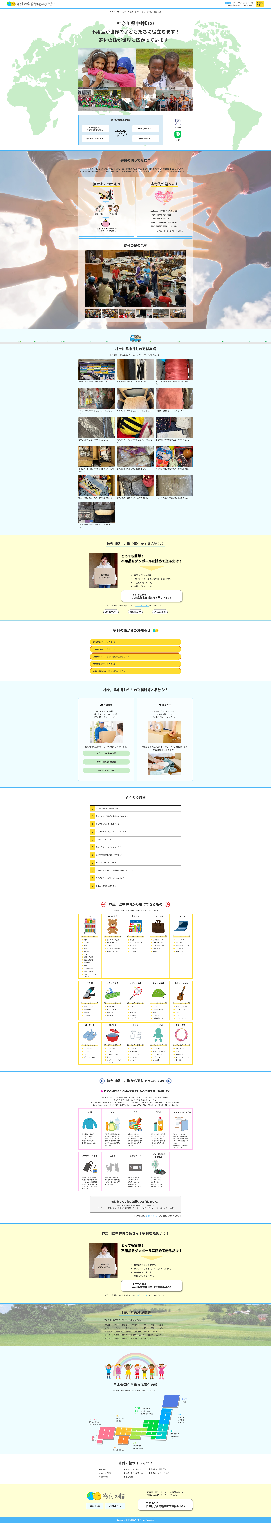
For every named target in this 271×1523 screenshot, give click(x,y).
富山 (148, 1411)
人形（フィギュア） (136, 943)
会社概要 (157, 11)
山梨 (142, 1408)
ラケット (133, 1007)
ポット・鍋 (111, 1048)
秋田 (179, 1422)
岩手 (182, 1417)
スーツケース (157, 948)
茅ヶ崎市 (118, 1328)
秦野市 (145, 1328)
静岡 (145, 1414)
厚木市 (153, 1328)
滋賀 (134, 1448)
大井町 (141, 1335)
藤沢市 (162, 1324)
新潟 (148, 1408)
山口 (120, 1418)
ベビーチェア (157, 1057)
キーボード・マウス (182, 945)
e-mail (178, 127)
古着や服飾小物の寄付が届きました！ (109, 671)
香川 (114, 1450)
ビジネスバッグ (158, 940)
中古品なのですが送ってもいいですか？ (111, 831)
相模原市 (125, 1324)
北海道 (184, 1402)
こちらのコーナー (142, 605)
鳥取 (123, 1418)
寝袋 (154, 1012)
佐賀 (92, 1422)
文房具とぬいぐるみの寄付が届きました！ (111, 656)
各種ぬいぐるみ (112, 951)
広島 (117, 1421)
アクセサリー (180, 1048)
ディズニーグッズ (113, 940)
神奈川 (172, 1439)
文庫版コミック (89, 963)
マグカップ (133, 1057)
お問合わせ (115, 1506)
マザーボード (180, 948)
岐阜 (148, 1414)
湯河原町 (134, 1338)
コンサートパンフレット (90, 975)
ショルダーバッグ (159, 945)
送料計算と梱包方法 (158, 1469)
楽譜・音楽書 (88, 957)
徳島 (117, 1450)
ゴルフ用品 (133, 1009)
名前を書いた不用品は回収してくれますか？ (113, 816)
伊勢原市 (108, 1331)
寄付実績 (104, 1477)
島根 (117, 1418)
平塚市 (145, 1324)
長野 (145, 1408)
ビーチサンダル (89, 1057)
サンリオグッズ (112, 943)
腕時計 (178, 1051)
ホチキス (110, 1015)
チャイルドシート (159, 1051)
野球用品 (133, 1012)
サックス (179, 1012)
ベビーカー (156, 1048)
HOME (112, 11)
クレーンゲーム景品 (113, 948)
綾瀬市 (146, 1331)
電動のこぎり (88, 1012)
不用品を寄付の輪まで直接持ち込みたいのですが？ (115, 870)
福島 (182, 1420)
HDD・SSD (179, 943)
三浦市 (136, 1328)
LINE (178, 140)
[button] (93, 313)
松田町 (150, 1335)
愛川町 (143, 1338)
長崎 (95, 1422)
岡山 (120, 1421)
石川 (142, 1411)
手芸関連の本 (88, 968)
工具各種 (87, 1015)
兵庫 (137, 1446)
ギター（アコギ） (182, 1007)
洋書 (85, 945)
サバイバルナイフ (159, 1018)
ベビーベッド (157, 1054)
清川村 (151, 1338)
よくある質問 (147, 11)
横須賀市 (135, 1324)
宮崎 (92, 1424)
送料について (111, 611)
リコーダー (179, 1015)
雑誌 (85, 940)
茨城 (171, 1436)
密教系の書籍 (88, 960)
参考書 (86, 951)
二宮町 (124, 1335)
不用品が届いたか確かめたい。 (108, 808)
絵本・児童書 (88, 971)
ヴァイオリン (180, 1009)
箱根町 (116, 1338)
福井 (145, 1411)
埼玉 (174, 1434)
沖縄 (100, 1424)
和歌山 (141, 1448)
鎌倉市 (153, 1324)
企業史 (86, 954)
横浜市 (107, 1324)
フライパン (111, 1051)
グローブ (133, 1018)
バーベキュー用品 (159, 1009)
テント (155, 1007)
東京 (171, 1434)
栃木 (174, 1436)
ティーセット (134, 1054)
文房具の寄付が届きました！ (105, 649)
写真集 (86, 943)
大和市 (162, 1328)
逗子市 (128, 1328)
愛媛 (120, 1450)
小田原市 (108, 1328)
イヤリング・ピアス (182, 1057)
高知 (123, 1450)
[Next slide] (183, 276)
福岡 (89, 1422)
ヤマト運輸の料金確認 (106, 761)
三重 (151, 1414)
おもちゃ (133, 940)
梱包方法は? (135, 611)
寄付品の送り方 (134, 11)
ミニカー (133, 945)
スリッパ (87, 1051)
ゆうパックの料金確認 (106, 753)
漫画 (85, 965)
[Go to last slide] (88, 276)
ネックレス (179, 1060)
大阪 (134, 1446)
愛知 (142, 1414)
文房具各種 (111, 1007)
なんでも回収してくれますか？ (107, 824)
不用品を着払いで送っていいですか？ (110, 878)
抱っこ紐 (156, 1060)
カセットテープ (181, 1018)
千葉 (177, 1434)
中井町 (133, 1335)
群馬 (177, 1436)
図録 (85, 948)
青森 (179, 1417)
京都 (140, 1446)
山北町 (158, 1335)
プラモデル (133, 948)
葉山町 (155, 1331)
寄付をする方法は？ (133, 1469)
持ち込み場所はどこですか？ (107, 862)
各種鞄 (155, 951)
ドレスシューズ (89, 1054)
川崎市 (116, 1324)
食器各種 (133, 1048)
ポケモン (110, 945)
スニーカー (88, 1048)
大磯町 (116, 1335)
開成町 (107, 1338)
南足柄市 (137, 1331)
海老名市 (118, 1331)
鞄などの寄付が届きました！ (105, 642)
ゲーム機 (133, 951)
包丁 (108, 1057)
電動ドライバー (89, 1007)
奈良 (137, 1448)
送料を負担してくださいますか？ (108, 847)
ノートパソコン (181, 940)
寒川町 (107, 1335)
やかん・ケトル (112, 1054)
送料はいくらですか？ (104, 839)
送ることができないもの (160, 1473)
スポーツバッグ (158, 943)
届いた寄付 (121, 11)
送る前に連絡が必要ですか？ (107, 885)
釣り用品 (133, 1015)
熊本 (98, 1422)
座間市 (128, 1331)
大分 (89, 1424)
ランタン (156, 1015)
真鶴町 (124, 1338)
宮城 (182, 1422)
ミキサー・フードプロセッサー (113, 1061)
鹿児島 (96, 1424)
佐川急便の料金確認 (106, 770)
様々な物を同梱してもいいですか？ (109, 855)
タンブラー (133, 1060)
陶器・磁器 (133, 1051)
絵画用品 (110, 1012)
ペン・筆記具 (111, 1009)
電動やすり (88, 1009)
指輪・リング (180, 1054)
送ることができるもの (134, 1473)
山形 (179, 1420)
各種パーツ (179, 951)
